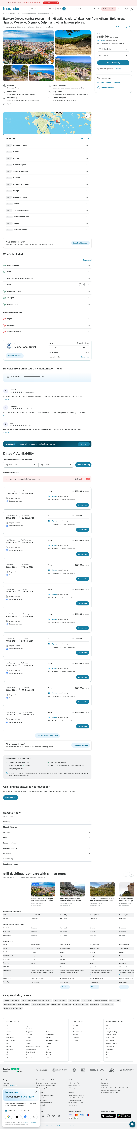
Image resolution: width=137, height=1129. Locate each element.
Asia (7, 1029)
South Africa (9, 1049)
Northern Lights (111, 1034)
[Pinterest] (54, 1116)
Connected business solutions (45, 1085)
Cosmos (76, 1029)
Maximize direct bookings (44, 1102)
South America (10, 1040)
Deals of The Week (109, 9)
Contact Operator (107, 87)
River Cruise (110, 1037)
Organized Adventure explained (46, 1083)
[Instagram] (48, 1116)
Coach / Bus (110, 1046)
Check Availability (83, 464)
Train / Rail (109, 1049)
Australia (8, 1032)
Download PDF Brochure (110, 82)
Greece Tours (55, 1004)
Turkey (48, 1049)
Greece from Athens (59, 1000)
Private (108, 1058)
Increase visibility (41, 1100)
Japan (28, 1026)
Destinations (79, 9)
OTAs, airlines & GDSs (75, 1102)
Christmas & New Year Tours (13, 1008)
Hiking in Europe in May (11, 1000)
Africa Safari (110, 1040)
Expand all (85, 138)
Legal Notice (40, 1126)
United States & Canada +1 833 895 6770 (114, 1088)
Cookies (59, 1126)
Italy (47, 1032)
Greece (28, 1055)
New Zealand (30, 1029)
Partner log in (72, 1105)
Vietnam (28, 1040)
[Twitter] (43, 1116)
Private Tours (94, 1004)
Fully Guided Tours (107, 1004)
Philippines (29, 1032)
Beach (108, 1052)
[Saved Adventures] (127, 9)
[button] (68, 496)
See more (34, 975)
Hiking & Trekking (111, 1032)
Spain (48, 1046)
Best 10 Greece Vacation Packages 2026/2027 (36, 1000)
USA (47, 1058)
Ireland (48, 1029)
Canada (48, 1052)
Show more (6, 399)
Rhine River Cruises (52, 1040)
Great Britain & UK (31, 1052)
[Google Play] (124, 1116)
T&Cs (26, 1122)
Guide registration (74, 1085)
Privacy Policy (50, 1126)
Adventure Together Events (44, 1088)
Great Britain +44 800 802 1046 (111, 1090)
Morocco (8, 1046)
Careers (9, 1085)
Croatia (28, 1043)
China (7, 1055)
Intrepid (75, 1034)
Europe (8, 1034)
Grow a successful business (45, 1095)
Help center (105, 1085)
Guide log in (72, 1088)
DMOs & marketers (74, 1100)
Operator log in (40, 1105)
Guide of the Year (74, 1083)
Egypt (7, 1043)
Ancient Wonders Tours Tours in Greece (16, 1004)
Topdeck (76, 1037)
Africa (7, 1026)
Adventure (109, 1026)
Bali (7, 1052)
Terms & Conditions (70, 1126)
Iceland (48, 1026)
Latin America (10, 1037)
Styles (88, 9)
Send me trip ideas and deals (18, 1110)
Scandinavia (50, 1034)
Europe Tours (66, 1004)
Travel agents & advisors (76, 1095)
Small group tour (74, 1000)
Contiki (75, 1026)
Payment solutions (42, 1098)
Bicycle (108, 1029)
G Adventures (77, 1032)
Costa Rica (49, 1055)
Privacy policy (33, 1122)
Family (108, 1055)
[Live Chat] (132, 1124)
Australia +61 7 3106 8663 (109, 1092)
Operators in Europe (100, 1000)
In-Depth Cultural (111, 1043)
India (7, 1058)
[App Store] (108, 1116)
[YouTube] (59, 1116)
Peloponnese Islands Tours (40, 1004)
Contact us (104, 1083)
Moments (96, 9)
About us (6, 1083)
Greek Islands (30, 1058)
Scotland (48, 1043)
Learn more (85, 357)
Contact (120, 9)
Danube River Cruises (33, 1046)
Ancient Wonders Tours (80, 1004)
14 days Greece (87, 1000)
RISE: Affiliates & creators (76, 1098)
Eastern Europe (31, 1049)
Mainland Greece (114, 1000)
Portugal (48, 1037)
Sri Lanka (29, 1034)
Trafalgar (76, 1040)
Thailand (28, 1037)
